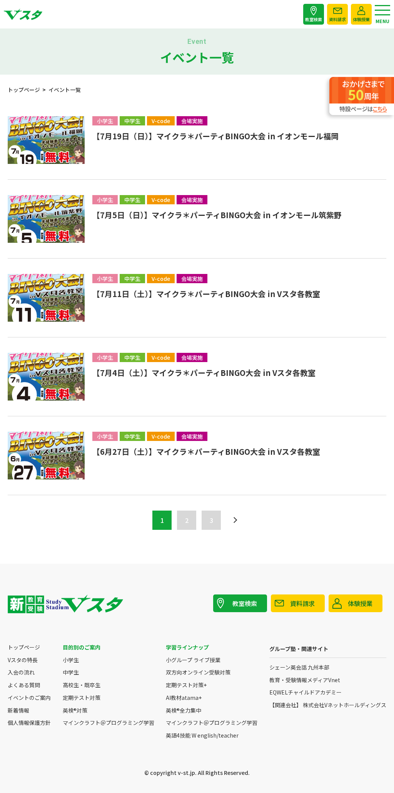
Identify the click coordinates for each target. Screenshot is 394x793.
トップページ (24, 647)
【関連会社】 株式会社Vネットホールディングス (327, 705)
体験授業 (361, 19)
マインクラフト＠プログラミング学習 (108, 723)
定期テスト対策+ (186, 685)
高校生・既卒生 (81, 685)
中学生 (71, 672)
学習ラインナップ (187, 647)
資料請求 (337, 19)
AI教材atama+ (184, 698)
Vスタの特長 (23, 660)
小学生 (71, 660)
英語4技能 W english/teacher (202, 735)
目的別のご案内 (81, 647)
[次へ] (234, 520)
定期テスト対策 (81, 698)
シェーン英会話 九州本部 (299, 667)
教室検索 (313, 19)
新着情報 (18, 710)
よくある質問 (24, 685)
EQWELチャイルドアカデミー (305, 692)
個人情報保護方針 (29, 723)
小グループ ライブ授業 (193, 660)
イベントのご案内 (29, 698)
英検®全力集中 (183, 710)
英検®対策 (75, 710)
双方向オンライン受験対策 (198, 672)
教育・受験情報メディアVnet (304, 680)
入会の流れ (21, 672)
